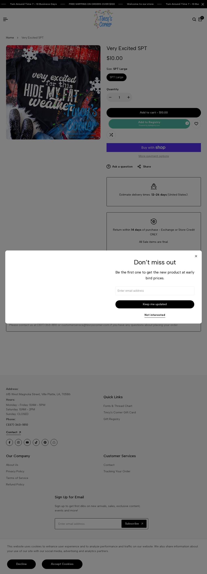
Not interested (155, 315)
